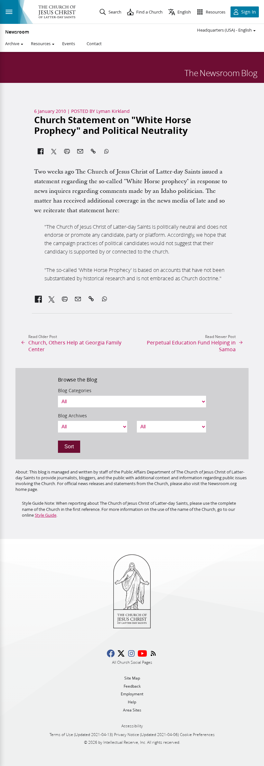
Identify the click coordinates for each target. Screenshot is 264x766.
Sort (69, 446)
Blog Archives (72, 416)
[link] (38, 299)
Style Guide (45, 515)
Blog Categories (74, 391)
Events (68, 43)
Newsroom (17, 32)
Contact (94, 43)
